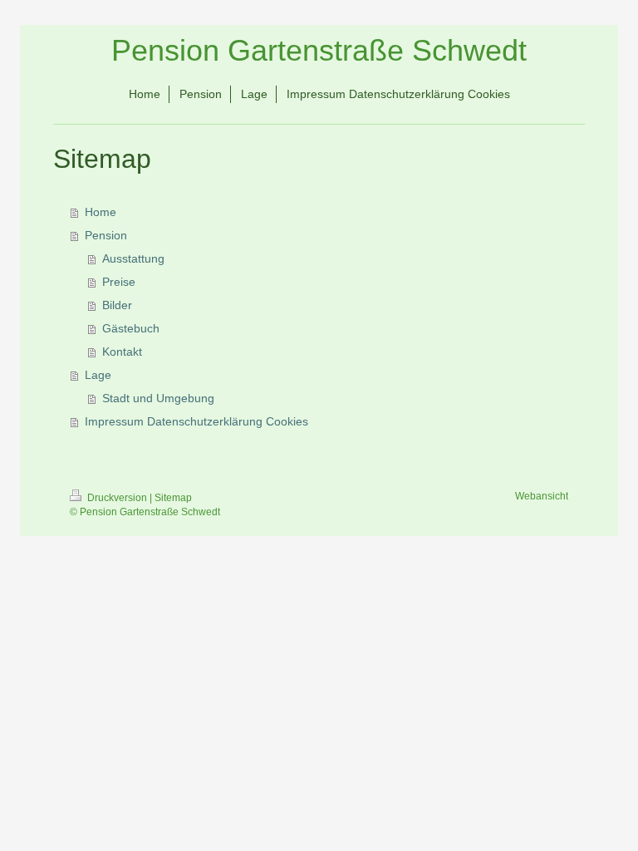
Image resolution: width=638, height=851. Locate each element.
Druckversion (117, 498)
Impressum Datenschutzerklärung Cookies (196, 421)
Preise (118, 281)
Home (100, 212)
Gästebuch (131, 328)
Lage (98, 374)
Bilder (117, 305)
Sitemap (173, 498)
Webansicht (541, 496)
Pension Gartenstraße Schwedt (319, 50)
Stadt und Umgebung (158, 398)
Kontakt (122, 351)
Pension (106, 235)
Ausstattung (133, 258)
